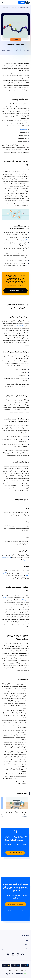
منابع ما (27, 944)
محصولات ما (25, 935)
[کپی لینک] (17, 50)
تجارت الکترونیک (18, 326)
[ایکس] (24, 50)
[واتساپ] (21, 50)
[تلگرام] (28, 50)
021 (16, 973)
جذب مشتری (23, 129)
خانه (28, 8)
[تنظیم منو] (2, 2)
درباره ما (27, 940)
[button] (15, 853)
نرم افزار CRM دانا (22, 8)
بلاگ (15, 8)
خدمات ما (26, 949)
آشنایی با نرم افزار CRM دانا (15, 290)
